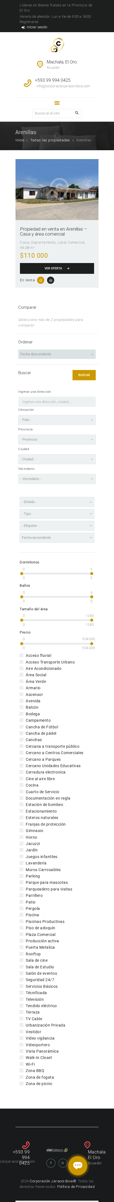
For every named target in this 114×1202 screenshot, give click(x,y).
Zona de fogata (40, 1077)
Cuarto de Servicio (42, 792)
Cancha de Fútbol (42, 727)
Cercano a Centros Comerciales (55, 753)
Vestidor (33, 1032)
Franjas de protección (46, 824)
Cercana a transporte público (52, 746)
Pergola (33, 908)
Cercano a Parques (43, 759)
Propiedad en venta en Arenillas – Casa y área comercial (53, 231)
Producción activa (42, 941)
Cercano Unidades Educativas (53, 766)
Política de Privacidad (76, 1187)
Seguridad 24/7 (40, 980)
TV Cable (34, 1019)
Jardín (32, 850)
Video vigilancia (40, 1038)
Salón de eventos (41, 973)
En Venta (27, 280)
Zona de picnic (39, 1083)
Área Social (36, 675)
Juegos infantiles (42, 856)
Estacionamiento (41, 811)
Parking (33, 876)
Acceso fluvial (38, 655)
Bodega (33, 714)
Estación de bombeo (44, 804)
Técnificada (36, 993)
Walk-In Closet (39, 1057)
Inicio (19, 140)
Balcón (32, 707)
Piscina (32, 915)
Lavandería (36, 863)
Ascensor (34, 694)
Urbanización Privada (45, 1025)
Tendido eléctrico (41, 1006)
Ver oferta (53, 268)
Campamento (38, 720)
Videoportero (38, 1045)
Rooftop (33, 954)
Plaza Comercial (41, 934)
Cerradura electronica (46, 772)
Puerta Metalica (40, 947)
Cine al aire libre (40, 779)
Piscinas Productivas (45, 921)
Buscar (84, 375)
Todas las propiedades (50, 140)
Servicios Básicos (42, 986)
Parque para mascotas (47, 882)
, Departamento (42, 242)
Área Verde (36, 681)
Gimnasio (34, 830)
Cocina (32, 785)
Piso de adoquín (40, 928)
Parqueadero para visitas (49, 889)
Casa (24, 242)
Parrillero (34, 895)
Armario (33, 688)
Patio (31, 902)
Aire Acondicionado (43, 668)
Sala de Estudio (40, 967)
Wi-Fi (30, 1064)
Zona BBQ (35, 1070)
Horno (31, 837)
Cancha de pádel (41, 733)
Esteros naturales (42, 817)
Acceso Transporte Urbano (50, 662)
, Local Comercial (70, 242)
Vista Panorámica (42, 1051)
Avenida (33, 701)
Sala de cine (37, 960)
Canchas (34, 739)
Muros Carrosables (43, 869)
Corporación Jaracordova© (53, 1181)
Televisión (35, 999)
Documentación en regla (48, 798)
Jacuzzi (33, 843)
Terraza (33, 1012)
